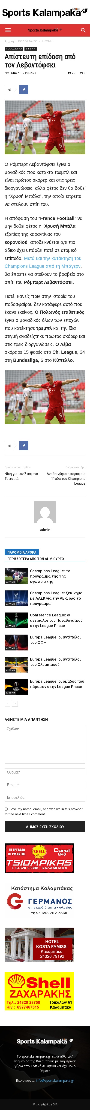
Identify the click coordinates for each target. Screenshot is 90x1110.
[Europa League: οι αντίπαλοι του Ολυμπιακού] (16, 665)
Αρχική (9, 41)
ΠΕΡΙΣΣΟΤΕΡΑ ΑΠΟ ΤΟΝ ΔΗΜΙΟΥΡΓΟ (35, 559)
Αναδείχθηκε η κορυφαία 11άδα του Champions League (66, 479)
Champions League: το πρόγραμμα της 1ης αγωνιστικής (50, 576)
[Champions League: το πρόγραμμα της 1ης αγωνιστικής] (16, 576)
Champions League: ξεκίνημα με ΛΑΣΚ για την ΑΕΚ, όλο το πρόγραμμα (56, 598)
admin (14, 73)
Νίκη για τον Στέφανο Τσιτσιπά (21, 476)
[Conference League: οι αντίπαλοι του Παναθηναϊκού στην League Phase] (16, 620)
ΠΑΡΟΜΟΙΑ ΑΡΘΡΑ (21, 552)
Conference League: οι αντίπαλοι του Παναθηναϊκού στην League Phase (56, 620)
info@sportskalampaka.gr (55, 1080)
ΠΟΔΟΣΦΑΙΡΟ (27, 41)
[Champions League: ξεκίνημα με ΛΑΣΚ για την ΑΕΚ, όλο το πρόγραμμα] (16, 598)
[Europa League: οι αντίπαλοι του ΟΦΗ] (16, 642)
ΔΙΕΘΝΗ (47, 41)
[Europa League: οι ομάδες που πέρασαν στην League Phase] (16, 687)
